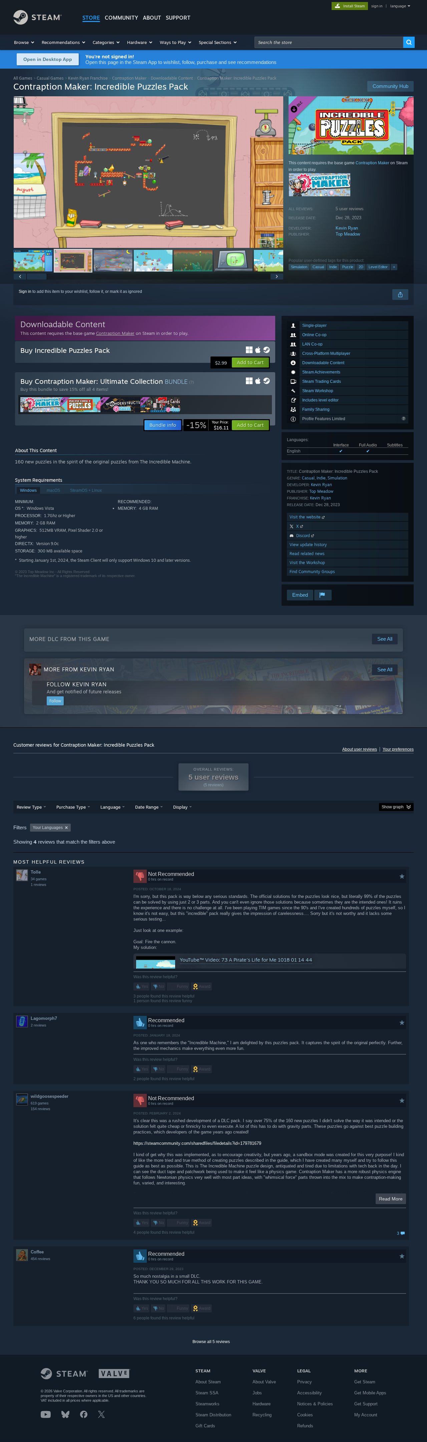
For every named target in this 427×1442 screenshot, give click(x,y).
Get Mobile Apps (370, 1392)
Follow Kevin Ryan (77, 684)
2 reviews (38, 1025)
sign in (376, 6)
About (152, 17)
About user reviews (359, 749)
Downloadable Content (172, 78)
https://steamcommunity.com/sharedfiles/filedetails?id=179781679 (197, 1143)
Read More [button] (391, 1198)
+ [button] (394, 267)
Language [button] (110, 807)
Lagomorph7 (44, 1018)
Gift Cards (205, 1425)
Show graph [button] (393, 807)
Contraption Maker (129, 78)
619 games (40, 1103)
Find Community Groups (312, 571)
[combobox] (329, 42)
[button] (24, 42)
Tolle (36, 872)
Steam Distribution (213, 1414)
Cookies (305, 1414)
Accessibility (309, 1392)
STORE (91, 17)
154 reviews (40, 1109)
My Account (365, 1414)
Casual (318, 267)
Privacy (304, 1381)
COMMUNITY (121, 17)
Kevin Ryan (347, 228)
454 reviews (40, 1259)
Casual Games (50, 78)
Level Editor (378, 267)
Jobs (257, 1392)
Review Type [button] (29, 807)
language (398, 6)
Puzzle (347, 267)
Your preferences (398, 749)
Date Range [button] (146, 807)
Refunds (305, 1425)
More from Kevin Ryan (79, 669)
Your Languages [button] (48, 827)
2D (361, 267)
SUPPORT (178, 17)
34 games (39, 879)
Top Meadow (348, 234)
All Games (22, 78)
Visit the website (306, 516)
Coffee (37, 1251)
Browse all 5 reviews (211, 1341)
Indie (333, 267)
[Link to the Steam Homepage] (37, 23)
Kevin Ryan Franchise (88, 78)
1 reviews (38, 885)
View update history (308, 544)
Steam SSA (207, 1392)
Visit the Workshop (307, 562)
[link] (207, 425)
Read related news (307, 553)
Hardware (262, 1403)
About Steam (208, 1381)
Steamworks (207, 1403)
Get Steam (364, 1381)
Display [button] (180, 807)
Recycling (262, 1414)
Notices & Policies (315, 1403)
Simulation (299, 267)
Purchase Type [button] (71, 807)
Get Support (366, 1403)
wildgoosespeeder (49, 1096)
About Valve (264, 1381)
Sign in (25, 291)
